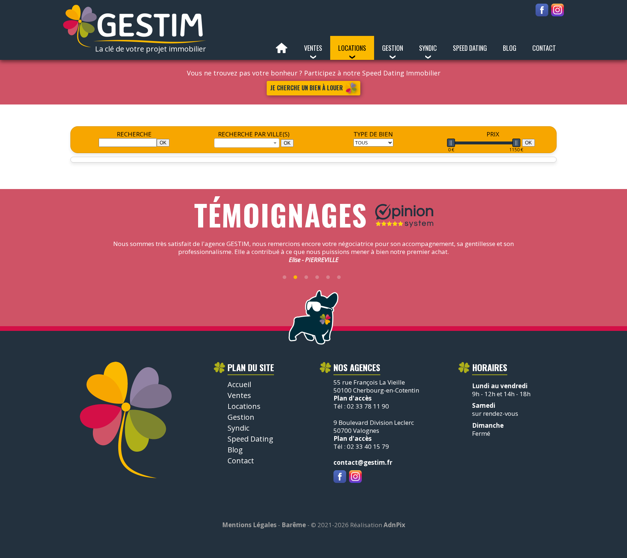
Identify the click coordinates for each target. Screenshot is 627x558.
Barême (294, 525)
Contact (544, 48)
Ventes (239, 395)
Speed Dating (470, 48)
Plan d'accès (352, 398)
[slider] (451, 143)
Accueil (281, 48)
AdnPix (394, 525)
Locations (244, 406)
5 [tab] (328, 277)
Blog (509, 48)
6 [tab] (339, 277)
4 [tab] (317, 277)
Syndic (238, 428)
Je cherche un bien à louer (306, 87)
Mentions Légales (249, 525)
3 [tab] (306, 277)
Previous (101, 255)
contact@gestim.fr (362, 462)
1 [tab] (284, 277)
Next (525, 255)
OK (287, 143)
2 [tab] (295, 277)
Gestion (241, 417)
